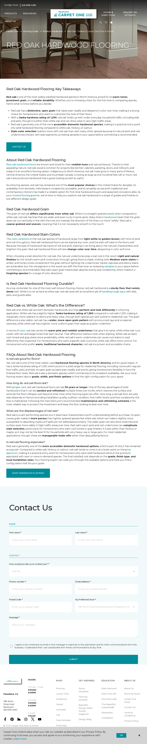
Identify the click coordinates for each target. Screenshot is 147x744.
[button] (100, 22)
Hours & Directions (108, 13)
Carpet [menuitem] (59, 704)
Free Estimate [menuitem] (63, 720)
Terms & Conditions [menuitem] (130, 714)
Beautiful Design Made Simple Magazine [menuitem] (85, 709)
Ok (121, 735)
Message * (14, 617)
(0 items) (111, 22)
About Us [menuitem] (129, 688)
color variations (20, 239)
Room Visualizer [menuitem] (84, 690)
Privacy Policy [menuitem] (131, 721)
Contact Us (19, 146)
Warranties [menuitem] (107, 712)
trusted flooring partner (26, 195)
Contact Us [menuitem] (130, 707)
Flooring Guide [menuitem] (109, 699)
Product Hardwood (52, 31)
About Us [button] (10, 21)
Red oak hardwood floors (21, 164)
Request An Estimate (130, 13)
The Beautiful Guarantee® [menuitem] (108, 706)
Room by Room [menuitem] (132, 693)
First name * (15, 533)
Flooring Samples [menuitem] (83, 698)
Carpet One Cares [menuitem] (130, 700)
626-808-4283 (29, 5)
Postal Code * (15, 600)
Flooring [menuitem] (60, 688)
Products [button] (11, 13)
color (22, 330)
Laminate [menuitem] (61, 709)
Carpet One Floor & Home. (24, 725)
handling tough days (113, 291)
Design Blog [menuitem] (85, 719)
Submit (73, 659)
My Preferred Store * (85, 600)
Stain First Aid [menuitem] (108, 693)
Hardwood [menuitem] (61, 699)
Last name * (81, 533)
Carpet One (12, 31)
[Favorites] (106, 22)
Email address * (83, 582)
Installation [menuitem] (107, 718)
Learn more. (20, 738)
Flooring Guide (30, 31)
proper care (19, 387)
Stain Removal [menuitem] (108, 688)
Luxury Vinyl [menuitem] (62, 693)
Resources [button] (29, 13)
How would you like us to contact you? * (29, 564)
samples (109, 266)
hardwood (110, 217)
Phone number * (17, 582)
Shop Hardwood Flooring (28, 473)
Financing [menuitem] (61, 725)
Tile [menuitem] (58, 715)
